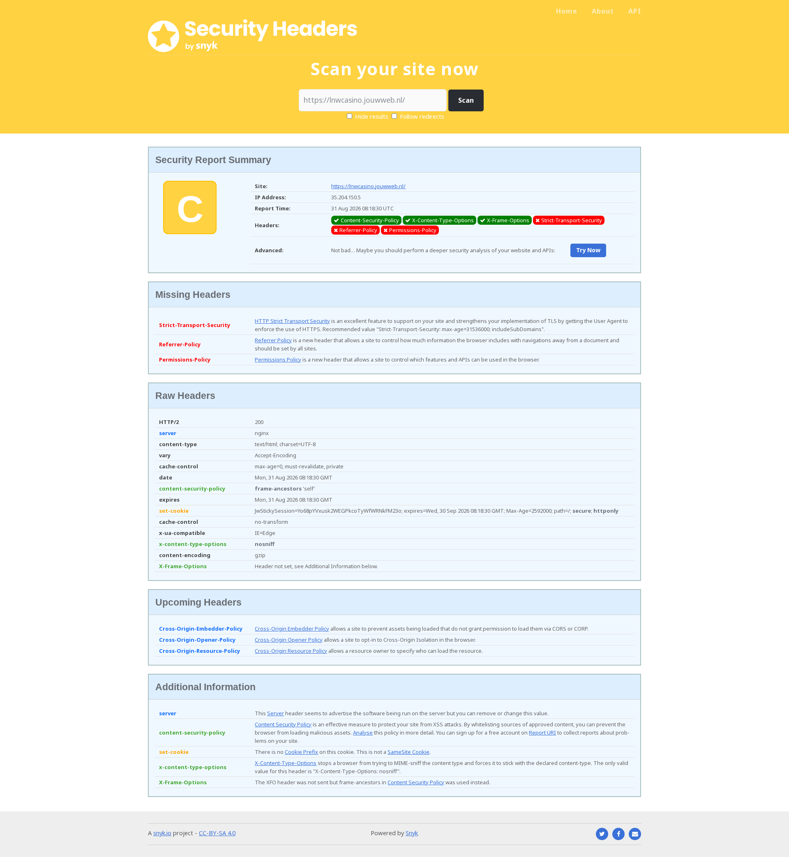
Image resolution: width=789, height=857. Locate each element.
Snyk (412, 833)
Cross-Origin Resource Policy (291, 650)
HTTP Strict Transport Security (292, 321)
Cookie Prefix (301, 752)
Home (566, 11)
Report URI (542, 732)
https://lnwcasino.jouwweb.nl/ (368, 186)
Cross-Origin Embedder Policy (292, 628)
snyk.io (162, 833)
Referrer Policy (273, 340)
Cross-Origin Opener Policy (289, 639)
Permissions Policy (278, 359)
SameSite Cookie (408, 752)
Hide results (370, 116)
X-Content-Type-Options (285, 763)
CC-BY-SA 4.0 (217, 833)
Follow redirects (422, 116)
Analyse (363, 732)
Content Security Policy (283, 724)
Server (275, 713)
